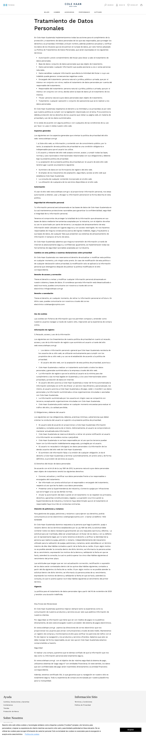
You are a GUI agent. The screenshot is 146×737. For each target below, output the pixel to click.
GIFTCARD (98, 12)
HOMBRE (57, 12)
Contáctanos (8, 705)
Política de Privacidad (83, 705)
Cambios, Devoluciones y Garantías (16, 702)
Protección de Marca (11, 711)
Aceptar (131, 730)
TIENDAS (11, 5)
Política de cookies (32, 734)
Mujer (46, 12)
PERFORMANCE (84, 12)
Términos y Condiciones (83, 702)
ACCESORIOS (69, 12)
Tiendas (6, 708)
